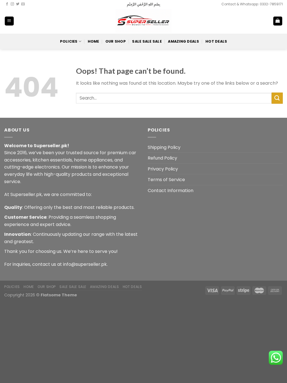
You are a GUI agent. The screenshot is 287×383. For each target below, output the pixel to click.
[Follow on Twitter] (17, 4)
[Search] (259, 21)
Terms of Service (166, 179)
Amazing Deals (183, 41)
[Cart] (278, 21)
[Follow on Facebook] (7, 4)
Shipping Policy (164, 147)
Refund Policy (162, 158)
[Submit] (277, 98)
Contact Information (170, 190)
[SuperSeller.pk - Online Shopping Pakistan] (143, 21)
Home (93, 41)
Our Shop (115, 41)
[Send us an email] (23, 4)
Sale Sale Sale (147, 41)
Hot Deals (216, 41)
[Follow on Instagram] (12, 4)
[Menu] (9, 21)
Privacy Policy (163, 169)
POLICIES (69, 41)
